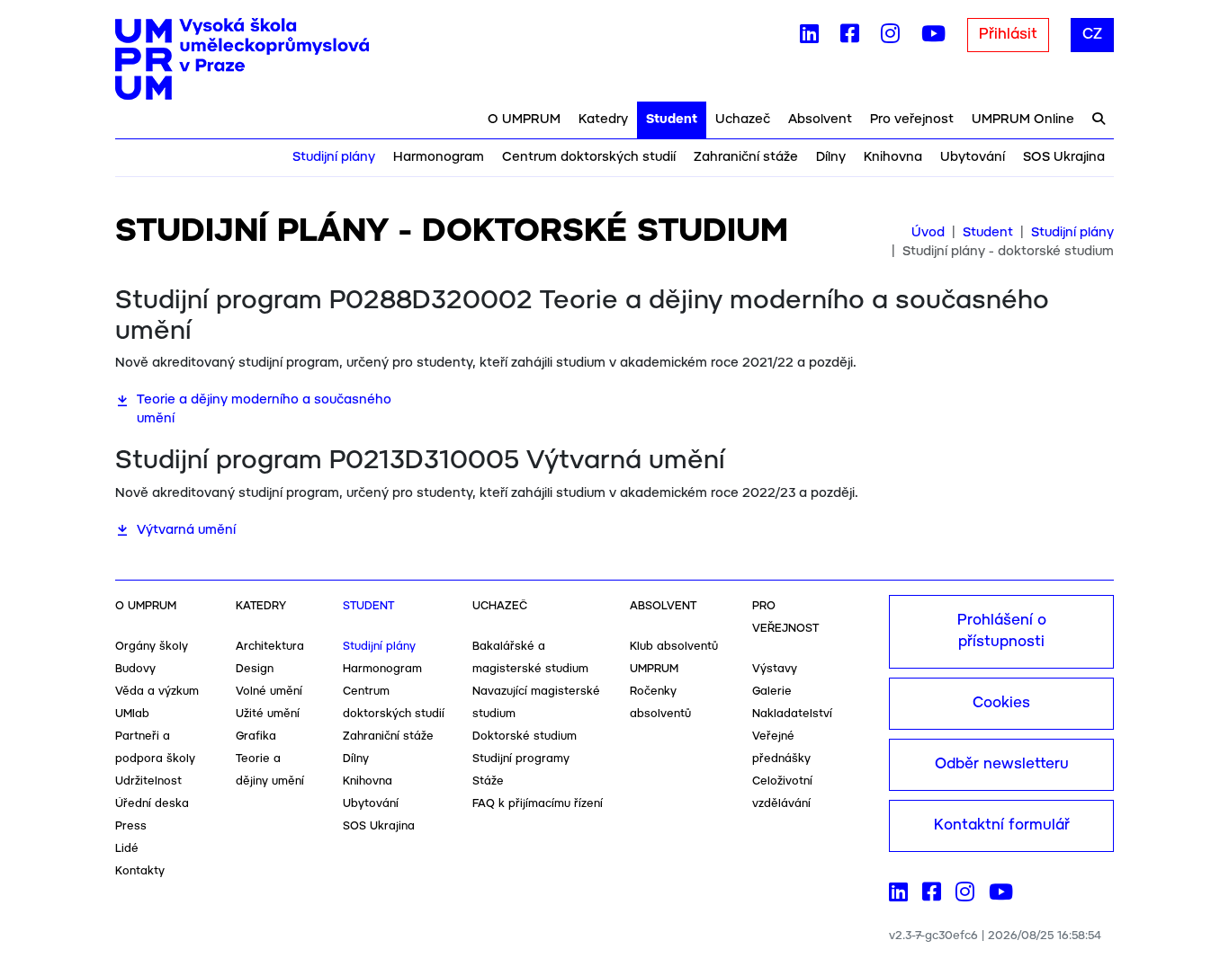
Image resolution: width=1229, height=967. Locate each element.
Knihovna (893, 157)
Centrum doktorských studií (589, 157)
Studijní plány (333, 157)
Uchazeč (742, 119)
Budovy (135, 669)
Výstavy (774, 669)
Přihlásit (1008, 34)
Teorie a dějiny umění (270, 770)
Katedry (603, 119)
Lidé (127, 849)
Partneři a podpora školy (155, 748)
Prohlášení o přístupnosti (1001, 631)
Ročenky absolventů (660, 703)
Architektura (270, 647)
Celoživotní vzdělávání (782, 792)
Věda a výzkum (157, 691)
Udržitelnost (148, 781)
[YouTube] (933, 37)
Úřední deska (152, 804)
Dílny (831, 157)
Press (131, 826)
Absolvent (820, 119)
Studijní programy (521, 759)
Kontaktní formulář (1002, 825)
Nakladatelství (792, 714)
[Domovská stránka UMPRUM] (242, 59)
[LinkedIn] (809, 37)
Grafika (256, 736)
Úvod (928, 232)
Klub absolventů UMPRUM (674, 658)
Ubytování (972, 157)
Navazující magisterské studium (536, 703)
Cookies (1001, 703)
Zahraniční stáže (746, 157)
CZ (1092, 34)
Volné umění (269, 691)
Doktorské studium (524, 736)
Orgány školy (151, 647)
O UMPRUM (524, 119)
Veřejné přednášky (781, 748)
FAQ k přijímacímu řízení (537, 804)
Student (671, 119)
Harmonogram (438, 157)
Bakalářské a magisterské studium (530, 658)
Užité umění (268, 714)
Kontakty (140, 871)
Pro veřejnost (912, 119)
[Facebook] (849, 37)
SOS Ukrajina (1064, 157)
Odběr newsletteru (1002, 764)
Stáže (488, 781)
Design (255, 669)
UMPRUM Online (1023, 119)
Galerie (772, 691)
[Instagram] (890, 37)
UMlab (132, 714)
